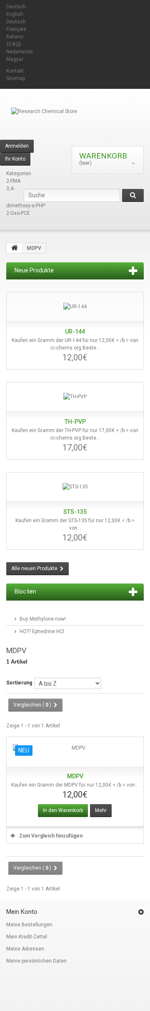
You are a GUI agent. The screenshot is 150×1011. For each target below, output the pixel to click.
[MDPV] (75, 752)
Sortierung (19, 683)
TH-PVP (75, 421)
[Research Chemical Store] (75, 124)
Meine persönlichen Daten (36, 961)
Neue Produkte (34, 270)
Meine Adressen (25, 949)
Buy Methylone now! (43, 619)
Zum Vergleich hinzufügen (50, 836)
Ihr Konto (15, 159)
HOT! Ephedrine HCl (42, 631)
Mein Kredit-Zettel (26, 937)
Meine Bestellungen (29, 925)
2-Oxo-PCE (18, 213)
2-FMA (13, 181)
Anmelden (17, 146)
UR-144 (75, 331)
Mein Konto (22, 911)
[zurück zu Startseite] (14, 248)
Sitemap (15, 78)
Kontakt (15, 71)
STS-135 (75, 511)
